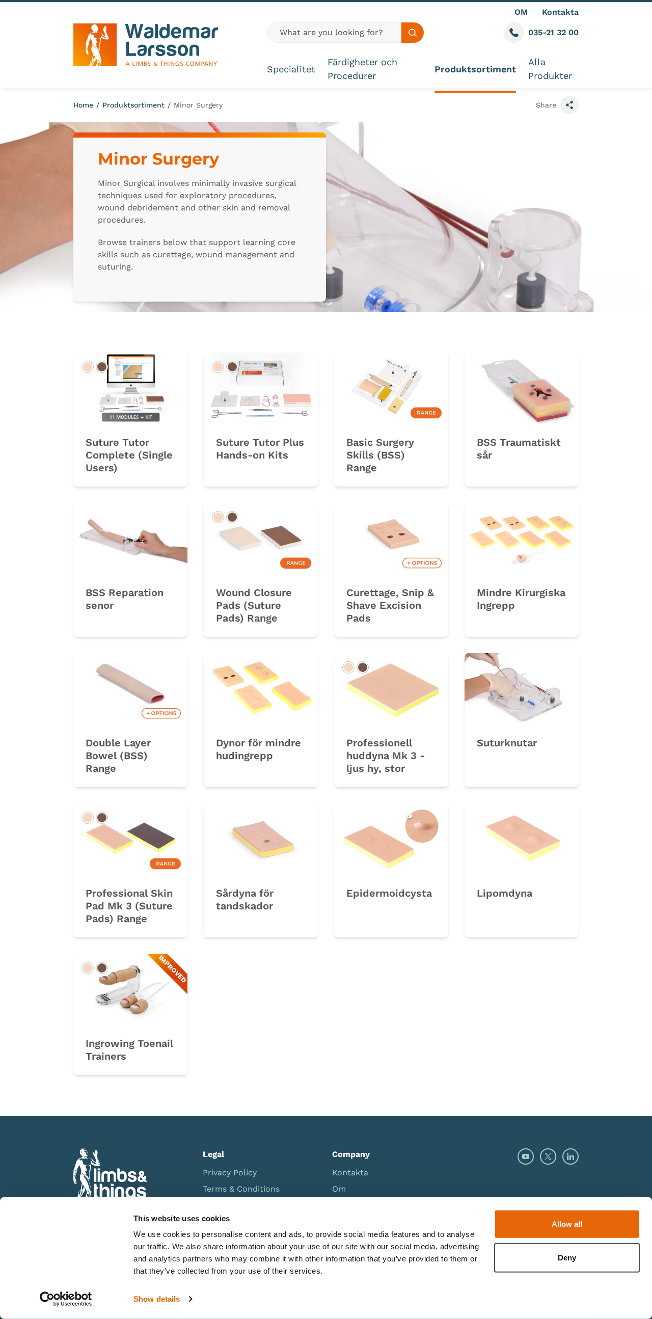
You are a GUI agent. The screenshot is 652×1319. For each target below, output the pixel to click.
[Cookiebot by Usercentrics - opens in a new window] (66, 1299)
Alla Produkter (550, 69)
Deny (567, 1257)
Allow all (567, 1224)
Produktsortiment (475, 69)
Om (339, 1189)
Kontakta (560, 12)
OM (521, 12)
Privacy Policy (230, 1172)
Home (83, 105)
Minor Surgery (198, 105)
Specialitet (291, 69)
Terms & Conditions (241, 1189)
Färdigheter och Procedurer (362, 69)
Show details (156, 1299)
